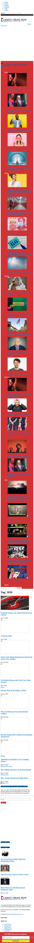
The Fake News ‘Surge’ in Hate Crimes (14, 874)
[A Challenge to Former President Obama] (17, 310)
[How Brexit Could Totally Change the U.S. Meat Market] (17, 209)
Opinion (6, 5)
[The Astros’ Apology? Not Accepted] (17, 269)
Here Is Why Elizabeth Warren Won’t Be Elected (19, 354)
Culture (6, 3)
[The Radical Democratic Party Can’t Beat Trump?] (15, 676)
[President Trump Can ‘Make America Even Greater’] (15, 609)
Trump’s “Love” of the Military (19, 334)
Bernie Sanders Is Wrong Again (19, 415)
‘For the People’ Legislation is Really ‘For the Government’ (18, 541)
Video (5, 8)
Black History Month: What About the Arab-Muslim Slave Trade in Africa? (20, 192)
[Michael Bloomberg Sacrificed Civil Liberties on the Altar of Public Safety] (17, 430)
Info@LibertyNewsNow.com (15, 914)
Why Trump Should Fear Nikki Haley (14, 778)
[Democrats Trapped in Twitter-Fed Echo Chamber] (17, 164)
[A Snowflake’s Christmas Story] (17, 370)
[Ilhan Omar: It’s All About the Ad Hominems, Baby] (5, 884)
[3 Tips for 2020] (15, 632)
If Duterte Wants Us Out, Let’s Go (20, 130)
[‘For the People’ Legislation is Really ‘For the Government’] (19, 536)
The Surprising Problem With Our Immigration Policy (13, 860)
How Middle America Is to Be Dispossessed (16, 770)
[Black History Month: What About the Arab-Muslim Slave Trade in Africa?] (17, 186)
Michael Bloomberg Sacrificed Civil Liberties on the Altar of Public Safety (20, 435)
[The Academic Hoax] (19, 578)
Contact (6, 10)
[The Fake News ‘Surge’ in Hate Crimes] (5, 871)
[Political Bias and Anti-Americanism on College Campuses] (17, 248)
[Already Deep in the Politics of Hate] (2, 687)
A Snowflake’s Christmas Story (19, 374)
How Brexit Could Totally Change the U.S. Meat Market (20, 213)
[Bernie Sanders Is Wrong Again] (17, 411)
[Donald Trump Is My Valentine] (17, 145)
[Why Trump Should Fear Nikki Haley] (5, 774)
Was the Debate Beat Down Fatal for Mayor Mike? (19, 90)
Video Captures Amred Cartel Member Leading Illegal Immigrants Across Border (18, 499)
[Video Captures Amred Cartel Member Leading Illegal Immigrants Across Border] (17, 493)
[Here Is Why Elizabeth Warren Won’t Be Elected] (17, 349)
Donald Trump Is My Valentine (19, 149)
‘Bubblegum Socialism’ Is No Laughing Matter (18, 520)
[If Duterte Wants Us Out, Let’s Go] (17, 127)
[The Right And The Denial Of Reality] (17, 289)
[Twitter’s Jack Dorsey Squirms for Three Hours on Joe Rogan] (19, 557)
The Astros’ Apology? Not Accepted (20, 273)
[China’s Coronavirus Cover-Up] (17, 230)
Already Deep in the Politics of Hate (13, 690)
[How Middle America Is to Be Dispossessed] (6, 766)
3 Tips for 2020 (6, 636)
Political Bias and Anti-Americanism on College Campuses (20, 253)
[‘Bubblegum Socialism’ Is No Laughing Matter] (19, 516)
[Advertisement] (17, 43)
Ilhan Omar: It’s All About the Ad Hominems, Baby (13, 888)
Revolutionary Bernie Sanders (18, 456)
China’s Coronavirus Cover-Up (19, 233)
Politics (6, 2)
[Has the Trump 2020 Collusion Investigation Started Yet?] (15, 731)
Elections (6, 7)
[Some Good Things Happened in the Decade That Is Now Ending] (15, 653)
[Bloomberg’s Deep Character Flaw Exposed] (17, 106)
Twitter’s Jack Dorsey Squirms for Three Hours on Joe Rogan (20, 562)
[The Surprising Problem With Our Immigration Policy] (5, 855)
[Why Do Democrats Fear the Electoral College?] (15, 708)
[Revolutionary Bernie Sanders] (17, 452)
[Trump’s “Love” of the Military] (17, 331)
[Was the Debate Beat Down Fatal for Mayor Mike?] (17, 85)
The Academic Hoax (15, 581)
